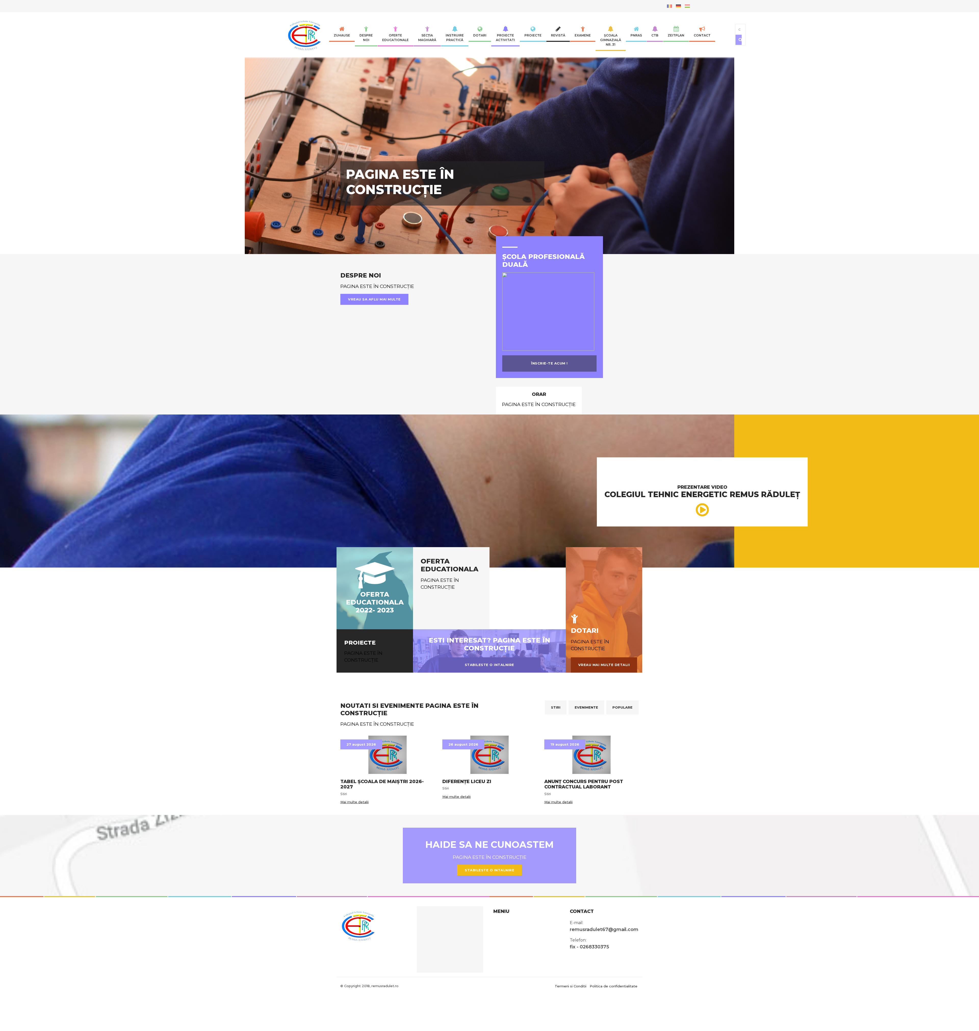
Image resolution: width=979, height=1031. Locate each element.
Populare (622, 810)
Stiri (555, 810)
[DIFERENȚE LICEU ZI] (489, 858)
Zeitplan (676, 35)
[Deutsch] (678, 6)
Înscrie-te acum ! (549, 466)
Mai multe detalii (354, 905)
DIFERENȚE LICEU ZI (466, 884)
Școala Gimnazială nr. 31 (610, 39)
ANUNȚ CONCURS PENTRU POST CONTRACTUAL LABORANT (583, 887)
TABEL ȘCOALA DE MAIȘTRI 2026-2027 (382, 887)
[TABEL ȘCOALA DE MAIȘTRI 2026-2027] (387, 858)
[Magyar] (687, 6)
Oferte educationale (395, 37)
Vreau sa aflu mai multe (374, 402)
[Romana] (669, 6)
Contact (702, 35)
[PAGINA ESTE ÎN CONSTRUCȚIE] (489, 194)
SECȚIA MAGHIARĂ (427, 37)
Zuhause (342, 35)
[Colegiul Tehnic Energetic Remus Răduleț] (306, 34)
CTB (654, 35)
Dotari (479, 35)
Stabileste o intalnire (489, 768)
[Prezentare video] (702, 613)
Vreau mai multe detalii (604, 768)
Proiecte (533, 35)
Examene (583, 35)
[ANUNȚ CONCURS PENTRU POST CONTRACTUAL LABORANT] (591, 858)
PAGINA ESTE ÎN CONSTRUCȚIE (400, 230)
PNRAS (636, 35)
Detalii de (364, 277)
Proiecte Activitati (505, 37)
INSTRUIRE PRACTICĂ (455, 37)
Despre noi (366, 37)
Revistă (558, 35)
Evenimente (586, 810)
